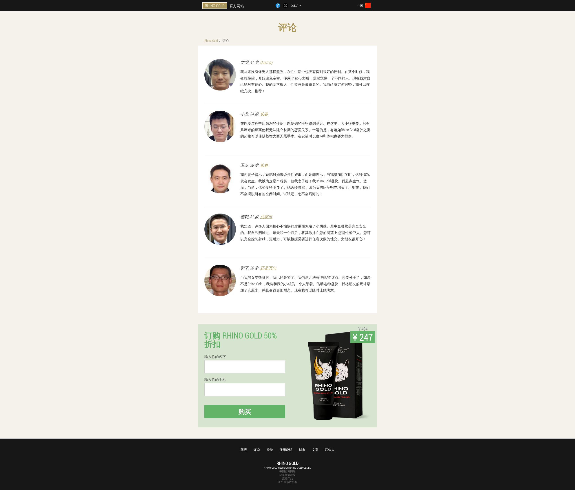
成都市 (266, 216)
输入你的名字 (215, 356)
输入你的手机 (215, 379)
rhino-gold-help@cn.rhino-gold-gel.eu (287, 467)
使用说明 (286, 450)
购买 (245, 411)
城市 (302, 450)
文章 (315, 450)
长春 (264, 114)
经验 (270, 450)
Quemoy (266, 62)
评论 (257, 450)
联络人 (329, 450)
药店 (244, 450)
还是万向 (268, 268)
